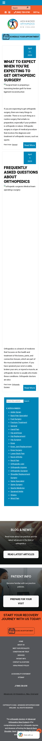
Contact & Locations (21, 662)
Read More (29, 145)
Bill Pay (36, 12)
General (14, 144)
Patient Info (21, 659)
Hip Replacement (18, 436)
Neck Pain (15, 460)
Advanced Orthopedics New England (21, 694)
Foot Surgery (16, 419)
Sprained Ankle (17, 491)
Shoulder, (8, 731)
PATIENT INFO (21, 576)
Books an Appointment (24, 631)
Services (21, 655)
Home (21, 641)
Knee (13, 443)
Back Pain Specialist (19, 415)
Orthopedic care (17, 464)
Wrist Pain (15, 498)
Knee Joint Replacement (21, 446)
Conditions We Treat (21, 652)
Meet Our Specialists (21, 648)
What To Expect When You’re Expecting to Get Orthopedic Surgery (20, 70)
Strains (14, 495)
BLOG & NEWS (21, 530)
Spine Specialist (17, 481)
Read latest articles (21, 554)
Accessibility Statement (21, 674)
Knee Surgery (16, 450)
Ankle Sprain (16, 412)
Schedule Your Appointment (24, 37)
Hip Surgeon (16, 440)
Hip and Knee (16, 433)
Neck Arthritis (16, 457)
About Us (21, 645)
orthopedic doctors (17, 719)
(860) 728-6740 (23, 12)
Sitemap (21, 677)
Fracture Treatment (19, 422)
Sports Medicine (18, 488)
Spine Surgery (17, 484)
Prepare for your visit (21, 601)
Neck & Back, (32, 728)
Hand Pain (15, 429)
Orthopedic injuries (19, 467)
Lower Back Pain (18, 453)
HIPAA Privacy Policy (21, 665)
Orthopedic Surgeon (19, 471)
